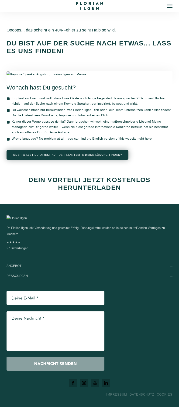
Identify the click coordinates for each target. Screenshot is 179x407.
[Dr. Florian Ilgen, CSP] (89, 6)
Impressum (116, 394)
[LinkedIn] (106, 383)
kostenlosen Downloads (39, 115)
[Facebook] (73, 383)
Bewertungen (17, 245)
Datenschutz (142, 394)
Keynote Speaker (77, 103)
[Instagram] (84, 383)
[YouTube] (95, 383)
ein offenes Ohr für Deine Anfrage (44, 132)
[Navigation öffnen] (169, 6)
